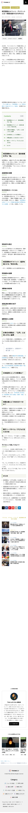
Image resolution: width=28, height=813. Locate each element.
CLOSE (21, 116)
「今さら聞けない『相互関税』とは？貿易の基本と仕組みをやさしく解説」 (14, 105)
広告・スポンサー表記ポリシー (15, 802)
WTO (12, 323)
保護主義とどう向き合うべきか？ (15, 137)
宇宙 (11, 754)
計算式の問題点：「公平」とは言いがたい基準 (15, 130)
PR (3, 754)
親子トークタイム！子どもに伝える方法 (15, 141)
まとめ (8, 145)
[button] (26, 2)
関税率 (14, 356)
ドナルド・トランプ (12, 38)
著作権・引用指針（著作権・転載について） (12, 804)
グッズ (7, 754)
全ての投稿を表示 (14, 723)
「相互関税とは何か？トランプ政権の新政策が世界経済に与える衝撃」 (14, 202)
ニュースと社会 (15, 7)
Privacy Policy (5, 802)
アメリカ (4, 38)
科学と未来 (4, 738)
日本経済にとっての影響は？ (14, 134)
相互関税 (20, 38)
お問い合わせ (11, 806)
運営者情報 (5, 806)
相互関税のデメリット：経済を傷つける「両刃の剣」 (15, 126)
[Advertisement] (14, 83)
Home (2, 761)
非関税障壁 (20, 356)
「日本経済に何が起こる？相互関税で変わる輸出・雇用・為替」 (13, 393)
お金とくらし (6, 7)
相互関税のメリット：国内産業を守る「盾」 (15, 121)
